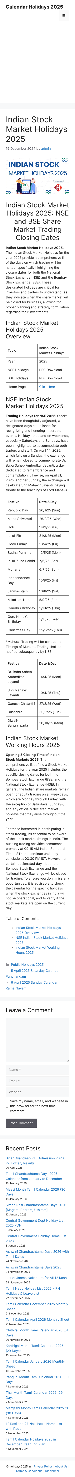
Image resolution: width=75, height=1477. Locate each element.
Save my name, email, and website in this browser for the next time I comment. (39, 1106)
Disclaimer (52, 1471)
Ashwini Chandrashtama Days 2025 (33, 1267)
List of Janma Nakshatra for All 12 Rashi (37, 1278)
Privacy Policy (42, 1466)
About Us (61, 1466)
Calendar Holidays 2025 (34, 7)
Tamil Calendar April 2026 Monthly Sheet (37, 1319)
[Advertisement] (37, 65)
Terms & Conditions (29, 1471)
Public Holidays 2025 (27, 965)
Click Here (47, 387)
